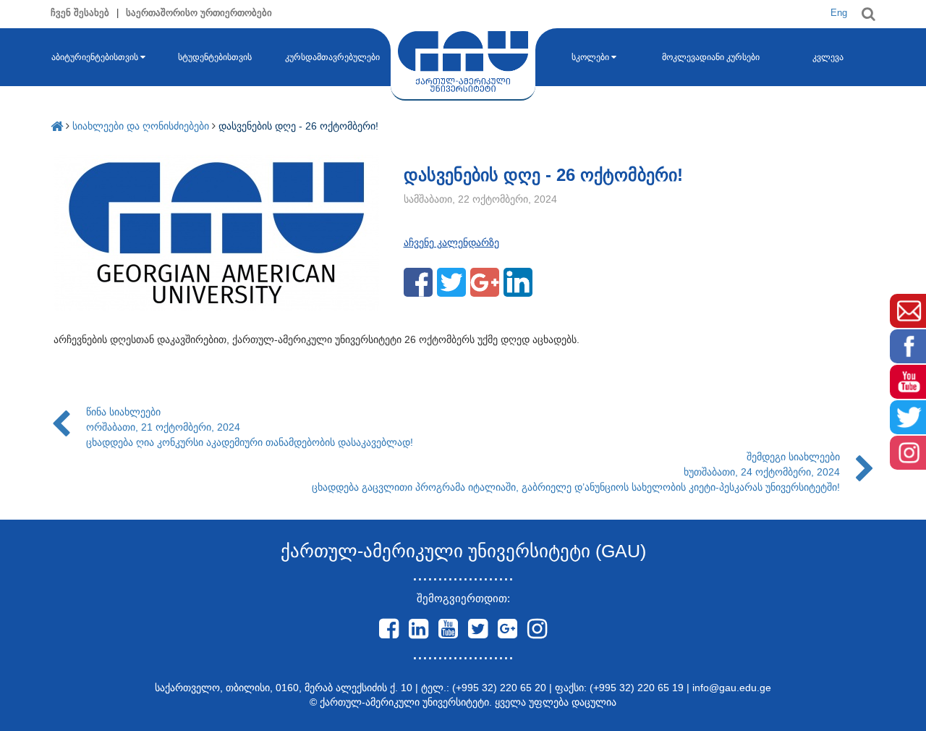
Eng (839, 12)
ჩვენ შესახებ (80, 12)
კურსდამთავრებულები (332, 57)
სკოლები (590, 57)
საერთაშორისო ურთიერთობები (199, 12)
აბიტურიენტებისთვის (94, 57)
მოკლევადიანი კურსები (711, 57)
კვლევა (828, 57)
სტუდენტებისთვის (215, 57)
